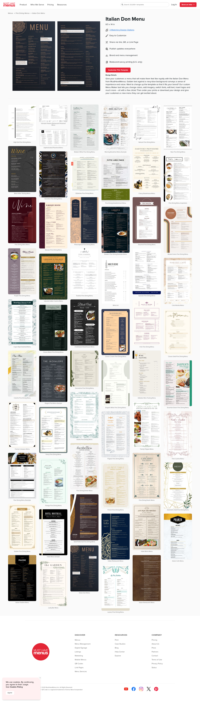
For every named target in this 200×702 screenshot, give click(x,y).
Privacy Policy (157, 664)
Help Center (120, 652)
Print (117, 640)
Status (154, 667)
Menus (10, 13)
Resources (62, 5)
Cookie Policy (16, 687)
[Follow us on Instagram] (141, 689)
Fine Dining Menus (23, 13)
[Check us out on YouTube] (126, 689)
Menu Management (83, 644)
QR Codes (79, 664)
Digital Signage (81, 648)
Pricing (50, 5)
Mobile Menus (80, 660)
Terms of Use (157, 660)
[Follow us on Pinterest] (156, 689)
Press (154, 648)
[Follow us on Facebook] (133, 689)
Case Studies (120, 644)
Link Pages (79, 667)
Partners (155, 652)
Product (23, 5)
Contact (155, 656)
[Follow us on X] (148, 689)
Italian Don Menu (38, 13)
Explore (118, 656)
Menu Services (81, 671)
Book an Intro (187, 5)
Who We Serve (37, 5)
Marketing (79, 656)
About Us (155, 644)
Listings (78, 652)
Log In (174, 5)
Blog (117, 648)
